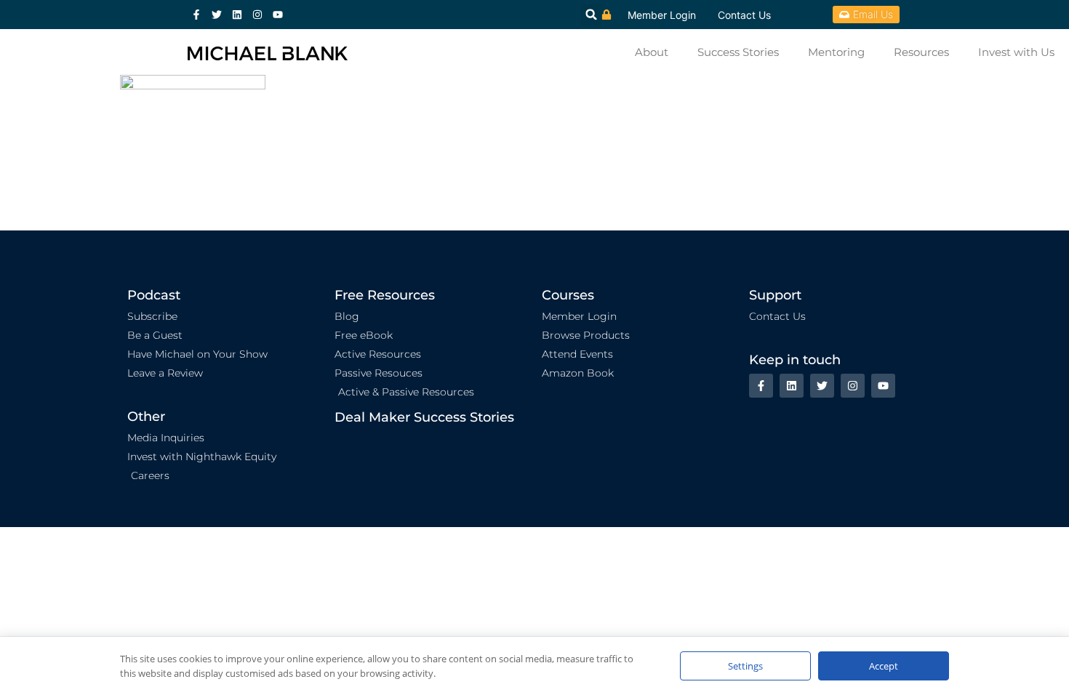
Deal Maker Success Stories (424, 417)
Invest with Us (1016, 52)
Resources (921, 52)
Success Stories (738, 52)
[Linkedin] (237, 14)
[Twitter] (217, 14)
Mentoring (836, 52)
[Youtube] (278, 14)
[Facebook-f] (196, 14)
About (651, 52)
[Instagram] (257, 14)
